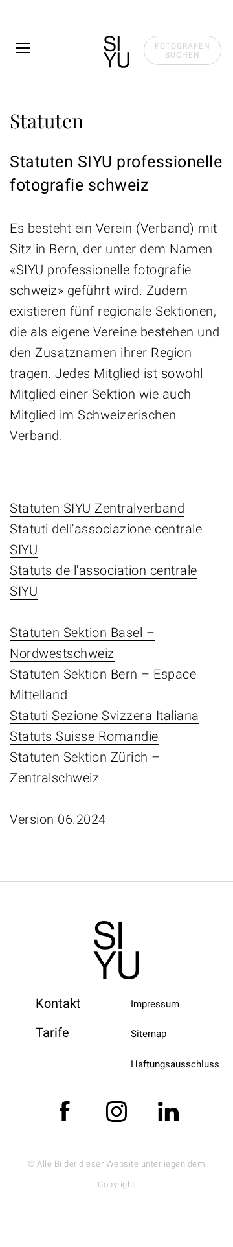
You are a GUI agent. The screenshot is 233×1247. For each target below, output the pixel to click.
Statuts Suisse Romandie (84, 736)
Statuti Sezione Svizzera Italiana (104, 715)
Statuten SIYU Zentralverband (97, 508)
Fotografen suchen (182, 50)
